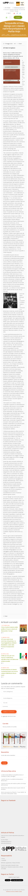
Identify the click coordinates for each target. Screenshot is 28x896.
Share (20, 43)
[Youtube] (14, 13)
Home (3, 34)
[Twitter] (20, 13)
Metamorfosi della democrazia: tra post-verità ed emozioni (13, 788)
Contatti (18, 17)
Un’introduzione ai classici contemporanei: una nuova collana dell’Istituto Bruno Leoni (9, 672)
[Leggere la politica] (22, 3)
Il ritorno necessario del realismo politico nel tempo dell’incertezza (13, 784)
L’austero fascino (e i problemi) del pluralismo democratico (12, 779)
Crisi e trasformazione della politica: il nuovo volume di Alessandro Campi (9, 629)
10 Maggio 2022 (9, 43)
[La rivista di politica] (17, 3)
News (8, 34)
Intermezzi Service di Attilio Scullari (14, 891)
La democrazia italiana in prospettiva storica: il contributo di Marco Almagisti (12, 775)
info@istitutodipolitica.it (19, 7)
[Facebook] (17, 13)
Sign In (9, 13)
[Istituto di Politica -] (8, 3)
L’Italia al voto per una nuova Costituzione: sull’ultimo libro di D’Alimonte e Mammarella (9, 658)
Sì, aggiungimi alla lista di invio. (8, 716)
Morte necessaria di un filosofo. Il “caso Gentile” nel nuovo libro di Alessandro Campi (13, 792)
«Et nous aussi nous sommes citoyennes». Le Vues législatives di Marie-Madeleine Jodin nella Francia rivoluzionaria (9, 643)
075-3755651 (7, 7)
